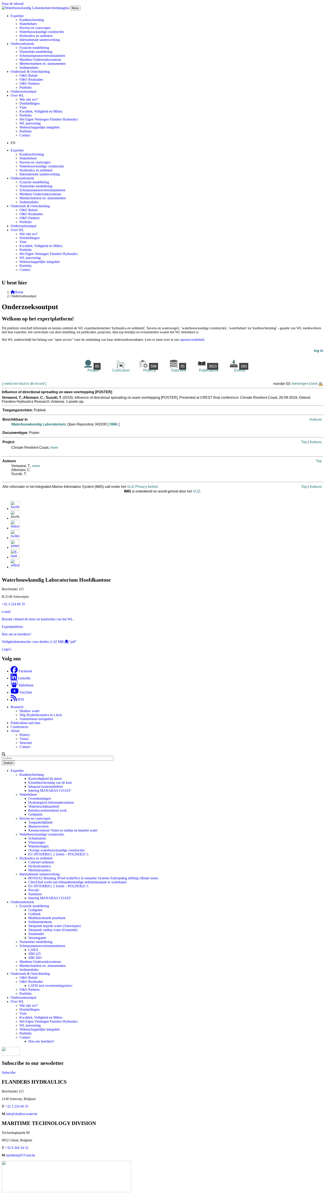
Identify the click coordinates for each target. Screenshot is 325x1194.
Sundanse (35, 894)
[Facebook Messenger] (15, 518)
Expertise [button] (17, 16)
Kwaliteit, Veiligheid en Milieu (40, 111)
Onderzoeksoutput (23, 91)
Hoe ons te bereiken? (16, 634)
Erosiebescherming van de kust (50, 782)
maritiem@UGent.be (20, 1155)
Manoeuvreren (38, 826)
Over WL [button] (17, 95)
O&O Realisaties (31, 79)
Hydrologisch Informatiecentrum (51, 802)
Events (240, 368)
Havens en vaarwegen (34, 28)
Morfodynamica (39, 870)
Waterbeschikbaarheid (43, 806)
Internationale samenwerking (39, 40)
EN (13, 143)
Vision (24, 739)
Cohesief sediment (41, 862)
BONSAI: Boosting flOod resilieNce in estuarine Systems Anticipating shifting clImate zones (93, 878)
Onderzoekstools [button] (22, 44)
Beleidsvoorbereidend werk (47, 810)
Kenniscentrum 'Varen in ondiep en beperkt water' (63, 830)
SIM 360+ (35, 958)
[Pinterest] (15, 547)
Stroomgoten (37, 938)
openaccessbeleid (192, 339)
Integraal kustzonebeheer (45, 786)
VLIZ (196, 491)
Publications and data (25, 723)
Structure (25, 743)
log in (318, 351)
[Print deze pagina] (321, 384)
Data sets (178, 368)
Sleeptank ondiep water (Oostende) (52, 930)
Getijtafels (35, 814)
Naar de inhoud (12, 4)
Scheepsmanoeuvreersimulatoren (42, 55)
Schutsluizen (37, 838)
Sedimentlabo (28, 67)
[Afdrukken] (15, 567)
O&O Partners (29, 83)
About (15, 731)
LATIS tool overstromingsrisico (50, 985)
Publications (208, 368)
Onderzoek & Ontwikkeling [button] (30, 71)
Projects (150, 368)
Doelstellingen (29, 103)
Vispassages (36, 842)
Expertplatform (12, 627)
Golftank (34, 914)
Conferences (19, 727)
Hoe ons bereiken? (41, 1041)
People (93, 368)
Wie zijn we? (28, 99)
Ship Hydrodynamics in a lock (40, 715)
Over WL (17, 1001)
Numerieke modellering (35, 52)
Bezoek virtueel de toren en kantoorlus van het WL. (38, 619)
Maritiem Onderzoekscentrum (40, 59)
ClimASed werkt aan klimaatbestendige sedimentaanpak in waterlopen (77, 882)
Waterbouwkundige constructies (41, 32)
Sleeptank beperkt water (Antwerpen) (54, 926)
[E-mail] (15, 557)
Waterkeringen (38, 846)
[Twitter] (15, 538)
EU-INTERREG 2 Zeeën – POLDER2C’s (58, 854)
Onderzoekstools (22, 902)
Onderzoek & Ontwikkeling (30, 974)
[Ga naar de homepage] (36, 8)
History (24, 735)
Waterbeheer (28, 24)
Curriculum (121, 370)
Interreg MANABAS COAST (49, 790)
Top (304, 442)
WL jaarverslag (30, 123)
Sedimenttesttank (40, 922)
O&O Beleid (28, 75)
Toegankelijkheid (40, 822)
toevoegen (300, 383)
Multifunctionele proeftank (46, 918)
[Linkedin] (15, 528)
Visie (23, 107)
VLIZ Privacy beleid (142, 487)
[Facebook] (15, 508)
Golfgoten (35, 910)
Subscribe (8, 1072)
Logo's (6, 649)
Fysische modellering (34, 48)
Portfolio (25, 87)
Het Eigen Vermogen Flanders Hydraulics (48, 119)
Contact (24, 135)
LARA (33, 950)
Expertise (17, 770)
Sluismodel (36, 934)
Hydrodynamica (39, 866)
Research (17, 707)
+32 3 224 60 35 (13, 604)
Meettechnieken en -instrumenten (42, 63)
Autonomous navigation (36, 719)
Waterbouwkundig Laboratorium (38, 424)
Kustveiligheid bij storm (45, 778)
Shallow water (29, 711)
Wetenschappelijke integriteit (39, 127)
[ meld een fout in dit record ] (24, 383)
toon (314, 383)
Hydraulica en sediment (35, 36)
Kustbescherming (31, 20)
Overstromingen (39, 798)
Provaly (33, 890)
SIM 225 (34, 954)
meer (54, 447)
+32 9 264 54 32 (16, 1148)
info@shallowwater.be (21, 1114)
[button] (3, 754)
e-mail (6, 611)
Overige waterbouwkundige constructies (56, 850)
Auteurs (316, 419)
